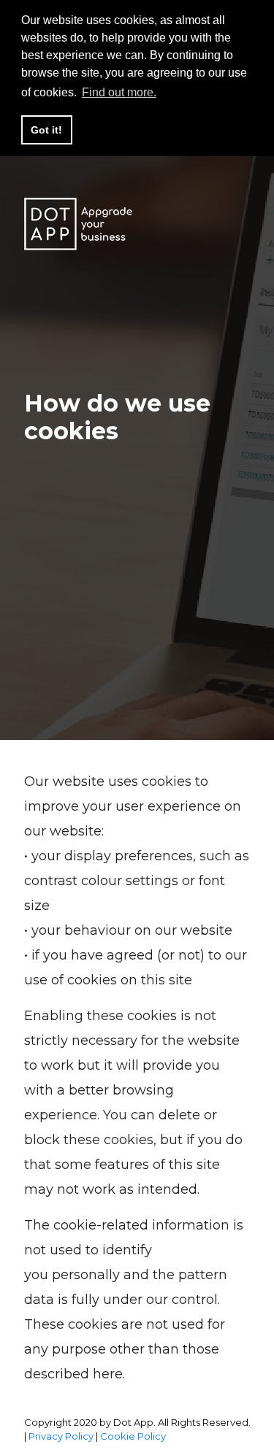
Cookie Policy (133, 1436)
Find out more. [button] (119, 92)
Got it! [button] (46, 130)
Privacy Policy (61, 1436)
